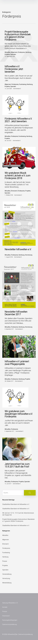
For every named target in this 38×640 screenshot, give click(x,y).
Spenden (5, 570)
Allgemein (5, 539)
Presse (4, 561)
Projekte (5, 565)
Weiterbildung (6, 583)
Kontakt (4, 607)
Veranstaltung (6, 574)
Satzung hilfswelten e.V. (10, 603)
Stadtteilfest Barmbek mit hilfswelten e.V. (15, 504)
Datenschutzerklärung (9, 624)
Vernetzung (6, 578)
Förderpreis (6, 548)
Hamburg (5, 557)
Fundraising (6, 552)
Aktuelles (5, 535)
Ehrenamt (5, 544)
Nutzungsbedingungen (9, 620)
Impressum (6, 616)
